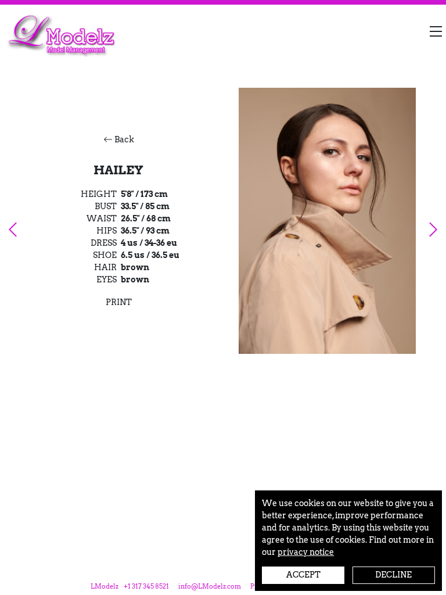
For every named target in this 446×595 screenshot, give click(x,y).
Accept (303, 574)
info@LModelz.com (209, 586)
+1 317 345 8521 (146, 586)
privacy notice (306, 552)
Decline (393, 574)
